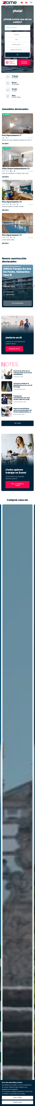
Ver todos (17, 423)
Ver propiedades (17, 303)
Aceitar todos (17, 1102)
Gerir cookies (17, 1097)
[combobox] (17, 27)
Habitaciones (16, 44)
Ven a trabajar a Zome (17, 484)
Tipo (16, 39)
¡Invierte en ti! (14, 349)
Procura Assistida (24, 62)
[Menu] (31, 2)
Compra (16, 34)
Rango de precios (16, 49)
